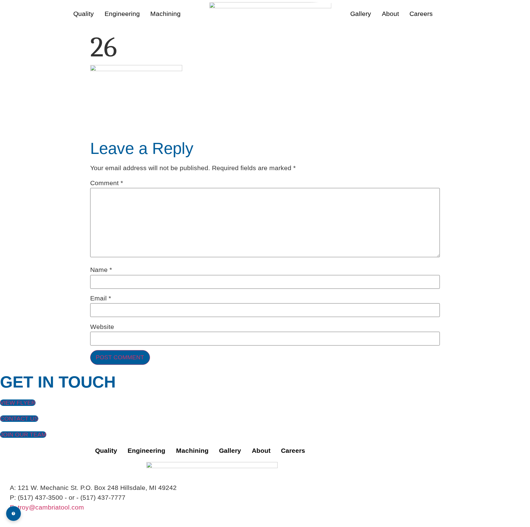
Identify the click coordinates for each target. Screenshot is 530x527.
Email (100, 298)
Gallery (360, 13)
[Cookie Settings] (13, 513)
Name (101, 270)
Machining (165, 13)
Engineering (122, 13)
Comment (106, 183)
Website (102, 327)
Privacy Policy (20, 517)
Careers (421, 13)
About (390, 13)
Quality (83, 13)
